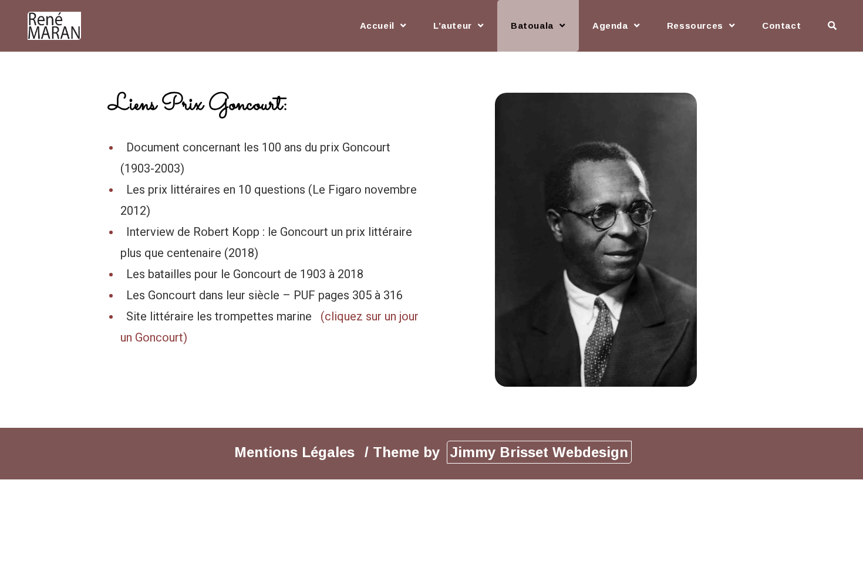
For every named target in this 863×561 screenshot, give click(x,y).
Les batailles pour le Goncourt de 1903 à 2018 (244, 274)
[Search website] (832, 26)
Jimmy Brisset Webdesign (539, 452)
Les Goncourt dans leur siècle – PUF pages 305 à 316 (264, 295)
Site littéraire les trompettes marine (220, 316)
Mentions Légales (296, 452)
